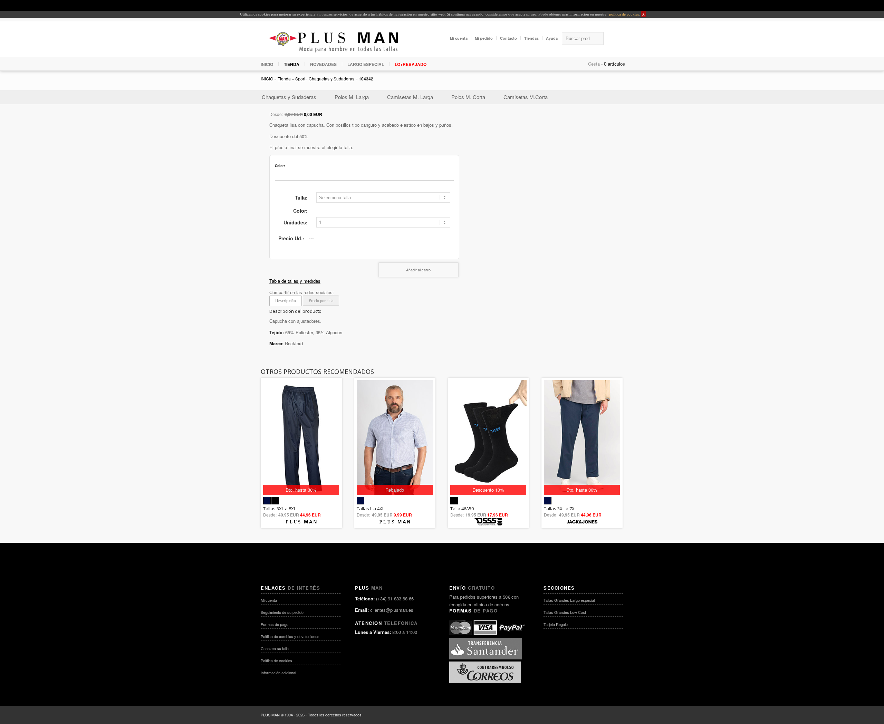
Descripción (285, 300)
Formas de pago (274, 624)
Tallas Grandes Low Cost (565, 612)
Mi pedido (484, 38)
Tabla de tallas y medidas (294, 281)
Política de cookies (276, 660)
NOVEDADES (323, 64)
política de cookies (623, 14)
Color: (300, 210)
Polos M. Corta (468, 96)
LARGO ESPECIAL (365, 64)
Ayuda (552, 38)
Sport (300, 78)
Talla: (301, 197)
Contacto (508, 38)
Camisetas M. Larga (410, 96)
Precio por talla (321, 300)
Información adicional (278, 672)
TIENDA (291, 64)
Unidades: (296, 222)
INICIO (267, 64)
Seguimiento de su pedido (282, 612)
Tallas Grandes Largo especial (569, 600)
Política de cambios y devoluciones (290, 636)
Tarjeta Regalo (556, 624)
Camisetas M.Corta (525, 96)
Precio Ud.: (291, 238)
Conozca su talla (275, 648)
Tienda (284, 78)
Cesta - (595, 63)
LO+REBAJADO (410, 64)
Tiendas (531, 38)
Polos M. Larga (352, 96)
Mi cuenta (459, 38)
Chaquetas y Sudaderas (331, 78)
